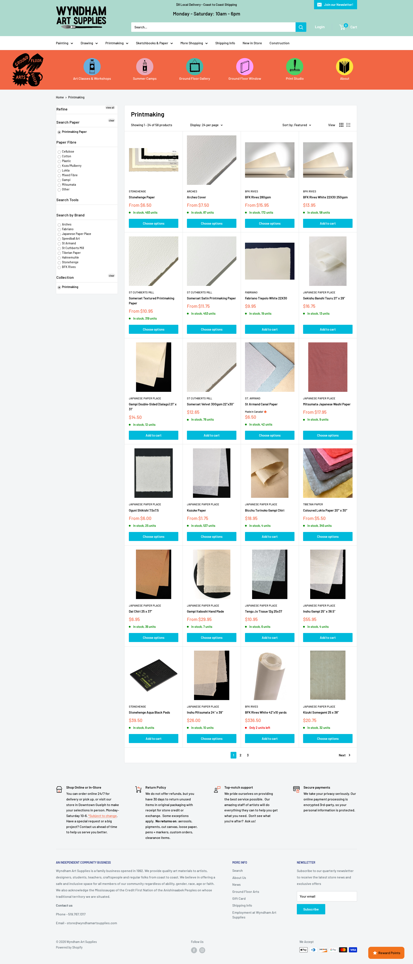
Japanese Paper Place (76, 234)
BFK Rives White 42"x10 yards (266, 712)
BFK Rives (68, 267)
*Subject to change (102, 816)
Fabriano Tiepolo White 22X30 (266, 298)
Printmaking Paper (74, 131)
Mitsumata (68, 184)
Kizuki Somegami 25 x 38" (321, 712)
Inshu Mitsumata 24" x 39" (205, 712)
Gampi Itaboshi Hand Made (205, 611)
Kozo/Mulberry (71, 165)
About (344, 78)
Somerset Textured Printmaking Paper (151, 300)
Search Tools (67, 199)
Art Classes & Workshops (92, 78)
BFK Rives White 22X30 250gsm (325, 197)
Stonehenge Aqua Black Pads (149, 712)
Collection (65, 277)
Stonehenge (70, 262)
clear (111, 120)
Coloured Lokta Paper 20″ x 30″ (325, 510)
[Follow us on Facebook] (194, 950)
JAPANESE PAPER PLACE (319, 292)
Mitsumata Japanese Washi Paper (327, 404)
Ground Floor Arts (245, 891)
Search (237, 870)
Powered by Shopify (69, 947)
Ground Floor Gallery (194, 78)
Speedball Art (70, 238)
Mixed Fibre (69, 175)
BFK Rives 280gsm (258, 197)
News (236, 884)
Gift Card (239, 898)
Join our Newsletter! (338, 4)
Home (60, 97)
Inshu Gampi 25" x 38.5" (319, 611)
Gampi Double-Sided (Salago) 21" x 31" (153, 406)
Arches (66, 224)
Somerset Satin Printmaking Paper (211, 298)
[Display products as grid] (341, 125)
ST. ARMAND (252, 398)
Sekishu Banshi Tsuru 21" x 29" (324, 298)
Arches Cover (196, 197)
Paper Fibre (66, 142)
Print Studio (295, 78)
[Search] (301, 27)
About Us (239, 877)
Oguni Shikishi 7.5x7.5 (144, 510)
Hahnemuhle (70, 257)
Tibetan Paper (71, 252)
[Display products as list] (348, 125)
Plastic (66, 161)
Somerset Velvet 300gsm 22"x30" (210, 404)
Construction (280, 43)
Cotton (66, 156)
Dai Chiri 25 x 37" (140, 611)
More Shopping (191, 43)
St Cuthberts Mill (72, 248)
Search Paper (68, 122)
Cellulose (67, 151)
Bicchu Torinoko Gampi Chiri (264, 510)
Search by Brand (70, 215)
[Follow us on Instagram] (202, 950)
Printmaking (114, 43)
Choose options (153, 223)
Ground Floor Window (244, 78)
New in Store (252, 43)
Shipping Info (225, 43)
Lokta (65, 170)
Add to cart (328, 223)
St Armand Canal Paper (261, 404)
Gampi (66, 180)
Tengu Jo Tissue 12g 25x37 (263, 611)
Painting (62, 43)
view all (110, 107)
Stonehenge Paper (142, 197)
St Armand (68, 243)
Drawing (87, 43)
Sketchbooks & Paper (152, 43)
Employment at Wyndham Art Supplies (254, 914)
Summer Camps (145, 78)
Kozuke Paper (196, 510)
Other (65, 189)
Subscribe (311, 909)
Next (342, 755)
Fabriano (67, 229)
